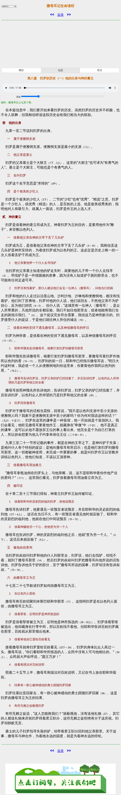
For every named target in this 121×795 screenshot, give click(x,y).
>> (69, 14)
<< (52, 14)
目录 (60, 15)
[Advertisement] (60, 44)
